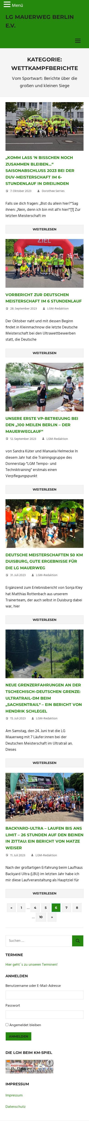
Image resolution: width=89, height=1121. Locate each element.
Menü (17, 5)
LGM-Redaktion (58, 308)
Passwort (12, 1006)
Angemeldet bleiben (25, 1025)
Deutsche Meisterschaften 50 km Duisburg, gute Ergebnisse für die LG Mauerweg (44, 561)
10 (41, 917)
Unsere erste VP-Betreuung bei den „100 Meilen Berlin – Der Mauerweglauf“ (41, 425)
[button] (8, 5)
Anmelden (18, 1036)
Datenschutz (15, 1107)
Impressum (14, 1095)
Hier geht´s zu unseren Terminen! (31, 965)
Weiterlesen (44, 229)
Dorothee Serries (53, 191)
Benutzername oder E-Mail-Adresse (33, 986)
